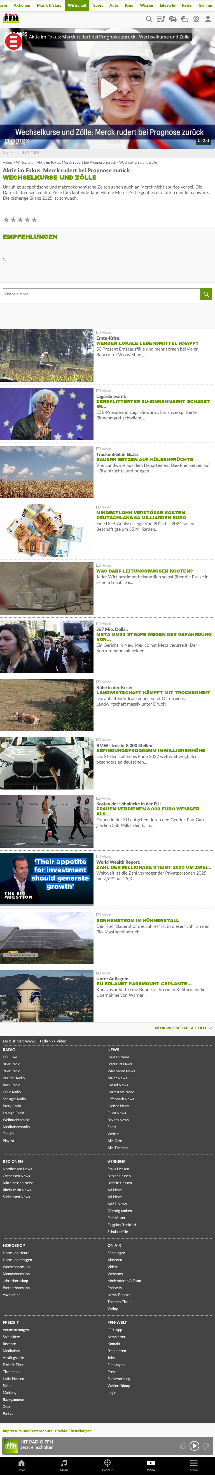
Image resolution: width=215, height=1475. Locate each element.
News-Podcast (119, 1295)
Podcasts (115, 1288)
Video (7, 163)
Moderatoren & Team (124, 1281)
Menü (194, 1470)
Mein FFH (208, 17)
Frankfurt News (120, 1064)
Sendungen (116, 1253)
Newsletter (116, 1337)
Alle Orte (115, 1141)
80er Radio (11, 1064)
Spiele (7, 1386)
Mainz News (117, 1078)
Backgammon (13, 1400)
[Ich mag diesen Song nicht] (205, 1446)
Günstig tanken (120, 1211)
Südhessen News (16, 1197)
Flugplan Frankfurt (122, 1225)
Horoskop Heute (16, 1253)
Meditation (11, 1351)
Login (112, 1393)
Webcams (115, 1274)
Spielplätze (11, 1337)
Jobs (111, 1358)
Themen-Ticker (120, 1302)
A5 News (115, 1197)
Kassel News (118, 1085)
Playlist (161, 17)
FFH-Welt (117, 1323)
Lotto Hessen (13, 1379)
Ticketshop (11, 1372)
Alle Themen (118, 1148)
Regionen (13, 1162)
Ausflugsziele (13, 1358)
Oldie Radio (12, 1092)
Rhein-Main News (17, 1190)
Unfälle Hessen (120, 1183)
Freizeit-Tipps (13, 1365)
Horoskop (14, 1246)
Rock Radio (11, 1085)
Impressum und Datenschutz (27, 1431)
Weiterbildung (119, 1386)
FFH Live (10, 1057)
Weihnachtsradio (16, 1120)
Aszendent (11, 1295)
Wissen (146, 6)
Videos (113, 1267)
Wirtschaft (77, 6)
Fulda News (117, 1113)
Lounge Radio (13, 1113)
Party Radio (12, 1106)
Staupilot (173, 17)
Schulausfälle (118, 1232)
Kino (129, 6)
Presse (113, 1372)
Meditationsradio (16, 1127)
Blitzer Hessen (119, 1176)
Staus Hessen (118, 1169)
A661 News (117, 1204)
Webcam (196, 17)
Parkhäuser (116, 1218)
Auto (113, 6)
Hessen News (119, 1057)
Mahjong (10, 1393)
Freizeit (11, 1323)
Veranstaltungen (16, 1330)
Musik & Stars (49, 6)
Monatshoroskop (16, 1274)
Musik (64, 1470)
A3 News (115, 1190)
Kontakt (114, 1344)
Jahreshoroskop (15, 1281)
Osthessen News (16, 1176)
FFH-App (115, 1330)
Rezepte (9, 1344)
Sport (98, 6)
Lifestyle (167, 6)
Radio (9, 1050)
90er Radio (11, 1071)
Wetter (184, 17)
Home (21, 1470)
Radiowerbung (119, 1379)
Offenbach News (121, 1099)
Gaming (205, 6)
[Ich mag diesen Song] (183, 1446)
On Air (114, 1246)
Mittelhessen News (18, 1183)
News (113, 1050)
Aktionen (22, 6)
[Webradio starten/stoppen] (194, 1446)
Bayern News (118, 1120)
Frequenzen (117, 1351)
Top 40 (8, 1134)
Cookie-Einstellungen (73, 1431)
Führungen (116, 1365)
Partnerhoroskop (16, 1288)
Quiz (6, 1407)
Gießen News (118, 1106)
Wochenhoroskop (17, 1267)
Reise (187, 6)
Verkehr (117, 1162)
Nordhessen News (17, 1169)
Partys (8, 1414)
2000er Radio (14, 1078)
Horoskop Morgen (17, 1260)
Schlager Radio (14, 1099)
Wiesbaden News (121, 1071)
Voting (113, 1309)
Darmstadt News (121, 1092)
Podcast (107, 1470)
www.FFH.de (36, 1041)
